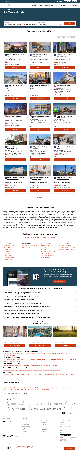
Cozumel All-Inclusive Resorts (53, 359)
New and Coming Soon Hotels (28, 353)
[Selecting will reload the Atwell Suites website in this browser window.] (49, 408)
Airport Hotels (64, 353)
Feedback (61, 432)
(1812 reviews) (39, 154)
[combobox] (13, 24)
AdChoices (62, 422)
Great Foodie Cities (15, 353)
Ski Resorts (57, 353)
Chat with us (8, 1)
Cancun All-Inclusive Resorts (38, 359)
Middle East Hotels (69, 374)
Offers (41, 5)
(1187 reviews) (14, 185)
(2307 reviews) (64, 62)
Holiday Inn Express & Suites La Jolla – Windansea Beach (64, 178)
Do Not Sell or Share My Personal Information (66, 428)
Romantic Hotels (50, 353)
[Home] (5, 393)
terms (57, 448)
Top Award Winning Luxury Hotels (51, 370)
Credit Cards (64, 5)
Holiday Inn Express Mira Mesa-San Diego (65, 147)
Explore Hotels (25, 422)
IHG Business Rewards (45, 420)
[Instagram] (10, 421)
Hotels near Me (7, 370)
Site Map (61, 430)
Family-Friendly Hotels (8, 365)
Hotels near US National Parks (22, 365)
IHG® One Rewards (73, 5)
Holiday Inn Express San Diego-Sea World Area (41, 147)
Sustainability (43, 426)
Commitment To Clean (45, 427)
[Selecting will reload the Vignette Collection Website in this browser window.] (34, 403)
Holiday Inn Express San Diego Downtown (15, 86)
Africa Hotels (6, 376)
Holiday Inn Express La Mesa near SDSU (15, 55)
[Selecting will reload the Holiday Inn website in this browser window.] (30, 408)
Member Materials (44, 429)
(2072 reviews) (14, 123)
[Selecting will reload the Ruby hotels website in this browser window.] (61, 403)
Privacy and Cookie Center (65, 426)
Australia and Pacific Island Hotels (25, 374)
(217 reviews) (14, 62)
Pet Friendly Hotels (37, 370)
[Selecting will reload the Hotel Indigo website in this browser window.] (49, 403)
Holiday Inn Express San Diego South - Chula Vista (15, 147)
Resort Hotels (72, 353)
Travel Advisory (44, 424)
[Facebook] (4, 421)
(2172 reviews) (39, 123)
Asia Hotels (13, 374)
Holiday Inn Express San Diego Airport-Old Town (64, 117)
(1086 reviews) (63, 154)
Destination (7, 22)
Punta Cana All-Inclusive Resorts (11, 361)
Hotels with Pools (40, 353)
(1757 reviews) (63, 185)
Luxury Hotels (14, 370)
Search (69, 23)
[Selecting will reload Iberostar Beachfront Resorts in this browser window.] (8, 408)
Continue (69, 448)
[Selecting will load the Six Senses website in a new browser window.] (7, 403)
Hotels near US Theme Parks (38, 365)
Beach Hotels (6, 359)
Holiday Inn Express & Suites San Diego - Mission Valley (65, 55)
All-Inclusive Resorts (25, 359)
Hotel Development (26, 426)
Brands (57, 5)
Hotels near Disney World (52, 365)
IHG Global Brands (25, 424)
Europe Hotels (6, 374)
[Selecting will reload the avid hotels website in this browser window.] (42, 408)
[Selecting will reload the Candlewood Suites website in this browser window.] (72, 408)
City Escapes (6, 353)
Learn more (63, 439)
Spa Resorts (6, 355)
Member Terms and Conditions (66, 420)
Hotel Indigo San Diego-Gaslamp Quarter (40, 86)
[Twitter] (7, 421)
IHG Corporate (44, 431)
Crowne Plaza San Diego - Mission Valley (40, 117)
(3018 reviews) (14, 93)
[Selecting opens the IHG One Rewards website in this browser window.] (68, 413)
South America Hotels (58, 374)
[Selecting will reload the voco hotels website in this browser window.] (56, 403)
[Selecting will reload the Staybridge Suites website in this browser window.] (57, 408)
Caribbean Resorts (15, 359)
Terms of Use (62, 424)
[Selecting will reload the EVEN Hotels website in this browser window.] (15, 408)
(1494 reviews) (39, 185)
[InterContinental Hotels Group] (7, 5)
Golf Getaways (13, 355)
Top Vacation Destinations (25, 370)
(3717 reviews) (63, 123)
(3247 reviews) (39, 93)
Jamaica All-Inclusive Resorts (69, 359)
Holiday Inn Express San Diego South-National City (39, 55)
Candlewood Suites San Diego (64, 85)
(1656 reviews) (14, 154)
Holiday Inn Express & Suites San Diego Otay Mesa (40, 178)
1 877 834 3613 (17, 436)
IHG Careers (24, 421)
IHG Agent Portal (25, 428)
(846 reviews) (63, 92)
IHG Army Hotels (44, 422)
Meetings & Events (49, 5)
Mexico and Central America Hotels (43, 374)
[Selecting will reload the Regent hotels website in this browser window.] (14, 403)
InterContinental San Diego (14, 116)
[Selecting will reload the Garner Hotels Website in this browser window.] (36, 408)
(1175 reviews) (39, 62)
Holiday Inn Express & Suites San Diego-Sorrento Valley (15, 178)
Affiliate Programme (26, 429)
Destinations (35, 5)
